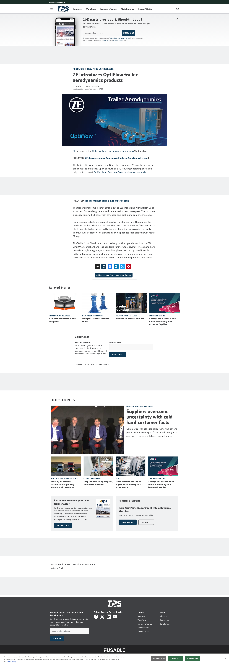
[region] (114, 658)
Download (63, 525)
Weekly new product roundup (130, 318)
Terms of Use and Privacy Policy (119, 38)
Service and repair (92, 479)
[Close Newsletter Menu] (177, 18)
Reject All (175, 658)
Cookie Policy (11, 661)
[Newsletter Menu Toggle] (177, 8)
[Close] (225, 658)
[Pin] (128, 266)
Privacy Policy (105, 40)
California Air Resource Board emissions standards (120, 172)
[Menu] (51, 8)
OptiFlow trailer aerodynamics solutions (113, 150)
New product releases (100, 68)
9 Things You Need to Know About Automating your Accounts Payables (162, 321)
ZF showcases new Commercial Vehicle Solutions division (116, 157)
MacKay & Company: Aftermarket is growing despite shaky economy (62, 484)
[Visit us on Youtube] (115, 616)
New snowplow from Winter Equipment (62, 320)
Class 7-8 (120, 479)
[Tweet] (122, 266)
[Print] (97, 266)
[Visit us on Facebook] (96, 616)
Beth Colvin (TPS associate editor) (87, 86)
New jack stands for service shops (95, 320)
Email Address (115, 342)
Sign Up (57, 638)
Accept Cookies (192, 658)
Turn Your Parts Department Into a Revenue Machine (145, 509)
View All (146, 522)
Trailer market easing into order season (107, 200)
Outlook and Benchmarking (139, 406)
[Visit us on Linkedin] (109, 616)
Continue (117, 354)
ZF (74, 150)
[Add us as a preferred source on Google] (103, 266)
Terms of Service (118, 40)
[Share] (110, 266)
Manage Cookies (159, 658)
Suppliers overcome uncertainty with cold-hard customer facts (150, 417)
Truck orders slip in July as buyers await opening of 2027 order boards (130, 484)
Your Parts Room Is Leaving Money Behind (136, 515)
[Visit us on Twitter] (102, 616)
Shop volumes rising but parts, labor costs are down (98, 483)
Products (78, 68)
